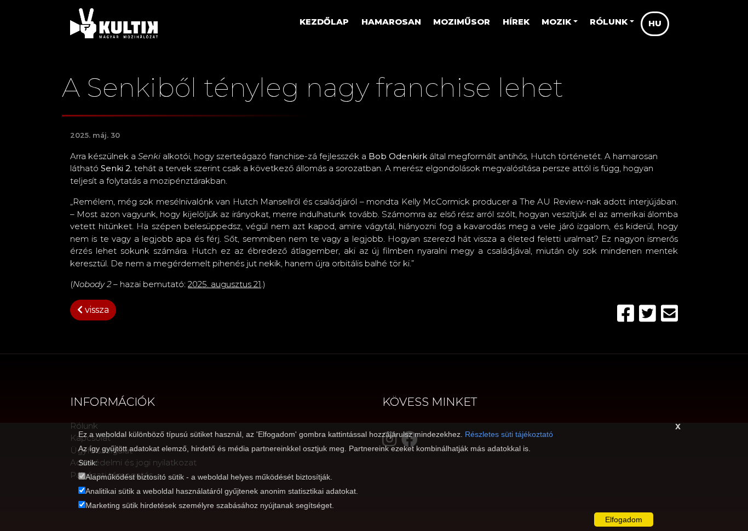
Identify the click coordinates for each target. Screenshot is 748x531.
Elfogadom (623, 519)
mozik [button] (556, 21)
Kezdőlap (324, 21)
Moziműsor (461, 21)
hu (654, 23)
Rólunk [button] (609, 21)
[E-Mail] (669, 313)
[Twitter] (650, 313)
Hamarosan (391, 21)
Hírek (516, 21)
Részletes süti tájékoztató (509, 434)
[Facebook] (628, 313)
